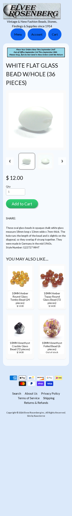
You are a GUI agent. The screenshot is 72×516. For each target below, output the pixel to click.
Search (16, 393)
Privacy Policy (50, 393)
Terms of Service (29, 398)
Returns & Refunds (36, 402)
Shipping (49, 398)
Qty (8, 186)
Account (36, 34)
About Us (31, 393)
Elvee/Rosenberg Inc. (34, 412)
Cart (55, 34)
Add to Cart (22, 204)
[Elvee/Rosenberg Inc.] (32, 17)
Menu (18, 34)
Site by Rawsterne (36, 416)
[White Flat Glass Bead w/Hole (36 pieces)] (26, 161)
